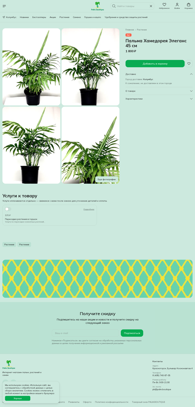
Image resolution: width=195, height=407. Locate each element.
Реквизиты (73, 402)
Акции (53, 17)
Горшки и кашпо (92, 17)
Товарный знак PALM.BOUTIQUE (148, 402)
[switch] (8, 209)
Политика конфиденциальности (111, 402)
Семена (77, 17)
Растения (64, 17)
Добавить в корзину (155, 63)
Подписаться (132, 333)
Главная (130, 29)
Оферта (87, 402)
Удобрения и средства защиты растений (126, 17)
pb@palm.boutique (161, 389)
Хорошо (18, 398)
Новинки (24, 17)
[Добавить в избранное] (189, 63)
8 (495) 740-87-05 (161, 375)
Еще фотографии (107, 179)
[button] (164, 6)
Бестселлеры (39, 17)
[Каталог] (4, 6)
